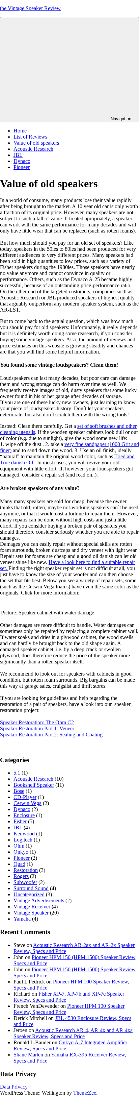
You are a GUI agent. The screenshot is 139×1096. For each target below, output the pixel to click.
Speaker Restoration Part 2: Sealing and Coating (51, 734)
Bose (18, 791)
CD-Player (24, 797)
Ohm (18, 846)
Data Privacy (14, 1087)
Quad (19, 864)
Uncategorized (29, 894)
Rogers (21, 876)
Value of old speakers (36, 143)
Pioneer (21, 167)
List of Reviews (30, 137)
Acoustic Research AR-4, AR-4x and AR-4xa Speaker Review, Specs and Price (73, 1033)
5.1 (16, 773)
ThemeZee (84, 1093)
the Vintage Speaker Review (30, 8)
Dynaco (21, 161)
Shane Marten (28, 1054)
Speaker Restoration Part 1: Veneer (37, 728)
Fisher (20, 821)
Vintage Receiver (31, 906)
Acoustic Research (33, 149)
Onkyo (20, 852)
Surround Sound (31, 888)
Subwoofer (25, 882)
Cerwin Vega (27, 803)
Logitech (22, 840)
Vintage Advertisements (38, 900)
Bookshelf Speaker (33, 785)
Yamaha (22, 919)
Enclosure (24, 815)
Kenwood (24, 833)
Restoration (25, 870)
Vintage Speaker (31, 913)
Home (20, 130)
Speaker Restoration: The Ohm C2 (37, 722)
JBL (18, 155)
